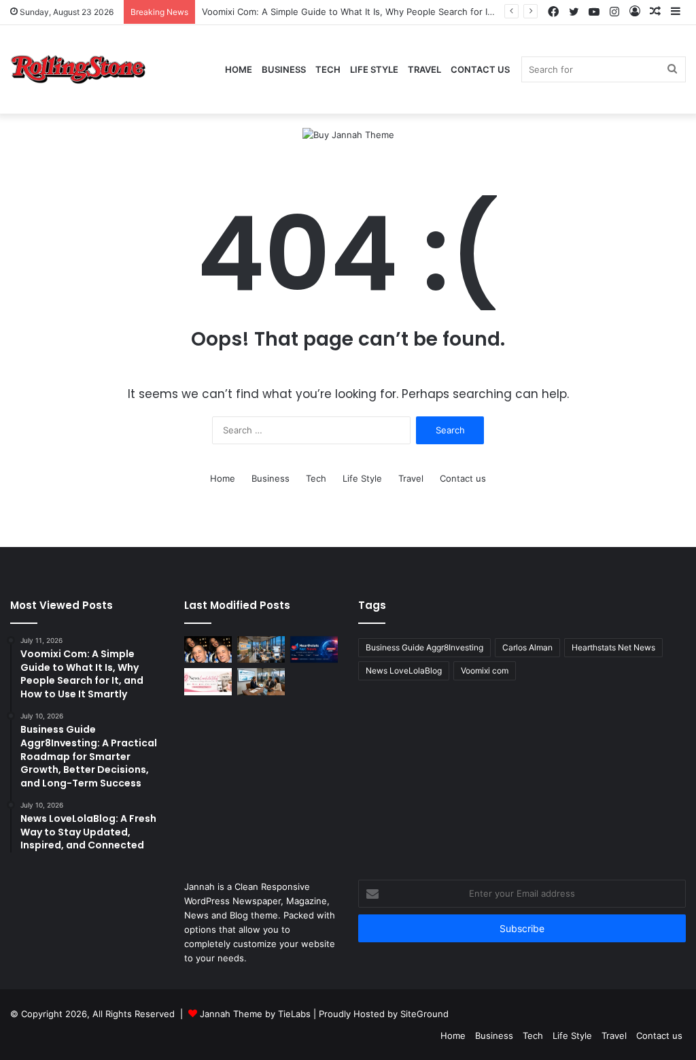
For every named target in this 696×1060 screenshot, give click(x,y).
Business (284, 69)
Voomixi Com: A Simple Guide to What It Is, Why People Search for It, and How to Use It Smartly (405, 11)
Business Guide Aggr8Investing (424, 647)
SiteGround (424, 1013)
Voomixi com (484, 670)
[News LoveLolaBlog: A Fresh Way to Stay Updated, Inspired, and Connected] (208, 681)
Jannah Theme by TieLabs (255, 1013)
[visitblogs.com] (78, 69)
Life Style (374, 69)
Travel (424, 69)
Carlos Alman (527, 647)
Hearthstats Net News (613, 647)
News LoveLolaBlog (404, 670)
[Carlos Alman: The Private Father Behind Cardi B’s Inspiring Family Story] (208, 649)
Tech (328, 69)
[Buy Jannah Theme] (348, 134)
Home (238, 69)
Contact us (480, 69)
